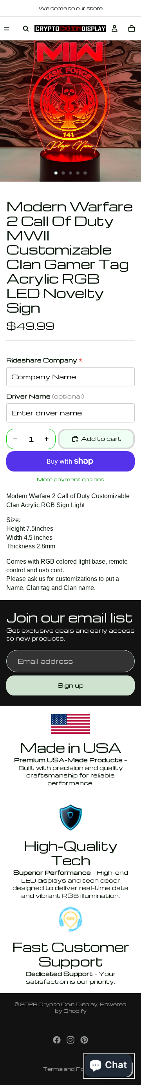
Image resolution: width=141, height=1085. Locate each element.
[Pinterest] (84, 1040)
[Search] (25, 28)
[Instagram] (70, 1040)
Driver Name (45, 396)
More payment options (70, 479)
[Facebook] (56, 1040)
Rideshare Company (44, 360)
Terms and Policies (70, 1068)
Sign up (70, 685)
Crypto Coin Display (68, 1004)
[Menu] (6, 29)
